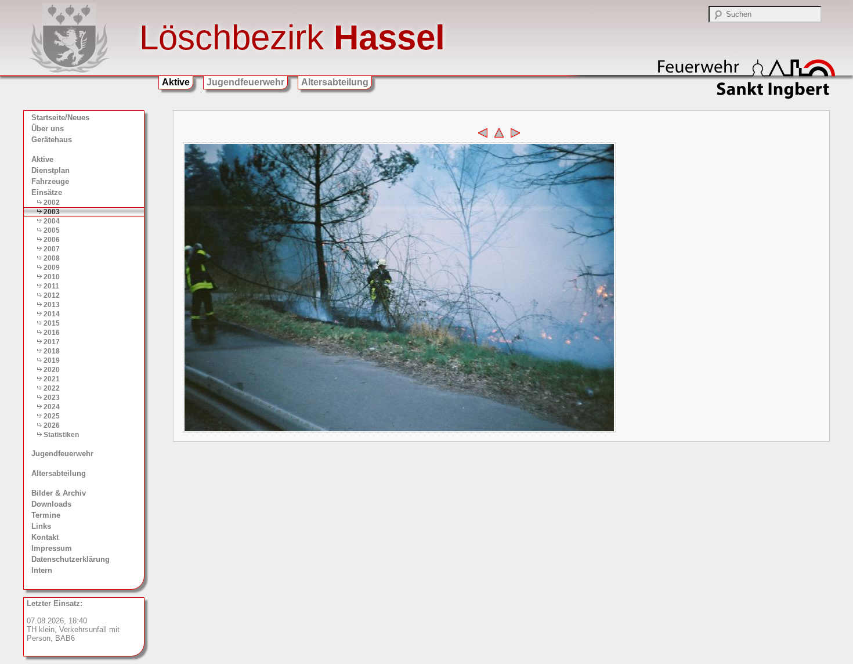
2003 (52, 211)
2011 (51, 286)
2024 (52, 406)
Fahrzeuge (50, 181)
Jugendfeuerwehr (245, 82)
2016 (52, 332)
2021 (52, 379)
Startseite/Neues (60, 117)
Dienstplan (50, 170)
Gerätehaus (51, 139)
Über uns (47, 128)
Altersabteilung (334, 82)
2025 (52, 416)
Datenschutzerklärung (70, 559)
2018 (52, 351)
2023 (52, 397)
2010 (52, 276)
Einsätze (46, 192)
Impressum (51, 548)
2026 (52, 425)
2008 (52, 258)
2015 (52, 323)
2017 (52, 341)
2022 (52, 388)
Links (41, 526)
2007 (52, 249)
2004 (52, 221)
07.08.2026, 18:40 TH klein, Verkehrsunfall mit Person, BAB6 (73, 621)
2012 (52, 295)
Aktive (176, 82)
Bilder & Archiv (58, 493)
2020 (52, 369)
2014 (52, 314)
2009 (52, 267)
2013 (52, 304)
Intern (41, 570)
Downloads (51, 504)
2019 (52, 360)
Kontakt (45, 537)
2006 (52, 239)
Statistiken (61, 434)
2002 (52, 202)
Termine (45, 515)
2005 (52, 230)
